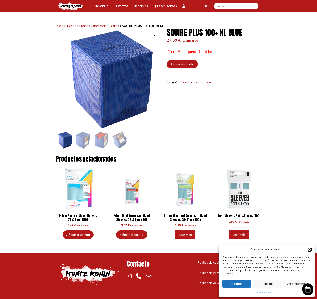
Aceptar (236, 283)
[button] (309, 249)
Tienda (99, 6)
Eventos (122, 6)
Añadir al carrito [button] (78, 235)
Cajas (115, 26)
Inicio (59, 26)
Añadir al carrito (182, 64)
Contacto (138, 264)
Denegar (267, 283)
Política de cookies (265, 292)
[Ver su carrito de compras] (205, 6)
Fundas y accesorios (93, 26)
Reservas (141, 6)
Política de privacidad (213, 273)
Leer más (185, 235)
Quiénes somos (165, 6)
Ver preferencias (297, 283)
